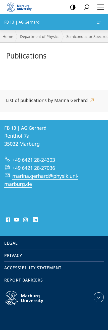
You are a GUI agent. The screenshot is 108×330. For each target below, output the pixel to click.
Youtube (16, 220)
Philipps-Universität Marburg (34, 306)
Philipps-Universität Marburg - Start (21, 7)
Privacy (13, 255)
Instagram (26, 220)
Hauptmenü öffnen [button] (100, 7)
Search (86, 7)
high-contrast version (73, 7)
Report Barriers (23, 280)
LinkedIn (35, 220)
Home (8, 36)
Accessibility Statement (33, 267)
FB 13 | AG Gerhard (100, 22)
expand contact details (99, 297)
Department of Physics (39, 36)
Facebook (7, 220)
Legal (11, 243)
